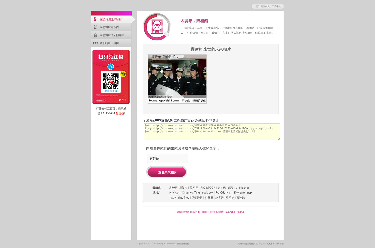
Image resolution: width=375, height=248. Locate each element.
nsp (249, 192)
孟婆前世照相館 (109, 27)
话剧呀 (173, 187)
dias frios (183, 197)
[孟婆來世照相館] (157, 27)
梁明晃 (194, 187)
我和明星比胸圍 (109, 43)
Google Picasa (235, 212)
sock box (207, 192)
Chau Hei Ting (191, 192)
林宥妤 (219, 197)
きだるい (174, 192)
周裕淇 (183, 187)
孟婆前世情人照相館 (112, 35)
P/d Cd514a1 (223, 192)
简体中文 (265, 6)
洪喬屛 (209, 197)
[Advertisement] (244, 78)
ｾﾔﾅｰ (173, 197)
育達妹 (241, 197)
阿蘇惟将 (197, 197)
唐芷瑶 (222, 187)
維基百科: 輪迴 (199, 212)
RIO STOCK (207, 187)
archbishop (243, 187)
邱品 (231, 187)
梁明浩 (230, 197)
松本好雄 (239, 192)
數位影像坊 (217, 212)
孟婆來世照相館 (110, 19)
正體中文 (276, 6)
